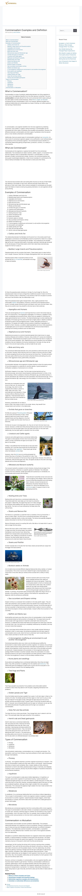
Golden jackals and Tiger (13, 74)
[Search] (75, 30)
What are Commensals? (12, 41)
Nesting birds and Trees (13, 59)
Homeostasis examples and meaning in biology (22, 877)
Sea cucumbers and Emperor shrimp (16, 66)
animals (17, 451)
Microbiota (10, 86)
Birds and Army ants (12, 51)
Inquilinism (10, 82)
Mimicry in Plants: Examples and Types (19, 875)
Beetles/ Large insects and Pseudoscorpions (19, 46)
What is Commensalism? (12, 39)
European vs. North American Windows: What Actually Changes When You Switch (67, 45)
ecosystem (46, 137)
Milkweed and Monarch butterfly (15, 58)
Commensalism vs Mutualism (13, 87)
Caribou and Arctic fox (13, 44)
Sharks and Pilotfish (12, 63)
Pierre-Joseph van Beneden (40, 99)
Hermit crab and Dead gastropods (16, 77)
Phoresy (9, 81)
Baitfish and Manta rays (13, 67)
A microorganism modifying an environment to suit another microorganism (26, 69)
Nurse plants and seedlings (14, 71)
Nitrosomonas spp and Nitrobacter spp (17, 53)
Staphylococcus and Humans (15, 49)
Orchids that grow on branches (15, 54)
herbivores (43, 663)
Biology (8, 884)
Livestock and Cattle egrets (14, 56)
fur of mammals (18, 259)
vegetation (19, 449)
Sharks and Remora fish (13, 61)
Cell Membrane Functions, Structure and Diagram (18, 885)
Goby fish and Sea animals (14, 76)
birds (17, 454)
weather (14, 302)
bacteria (22, 312)
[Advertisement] (41, 15)
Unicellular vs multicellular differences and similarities (24, 881)
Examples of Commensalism (13, 43)
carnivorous (29, 487)
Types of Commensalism (12, 79)
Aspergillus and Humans (13, 48)
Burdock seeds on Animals (14, 64)
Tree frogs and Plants (13, 72)
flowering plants (22, 413)
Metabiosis (10, 84)
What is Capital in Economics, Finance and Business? (19, 887)
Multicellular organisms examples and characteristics (23, 879)
